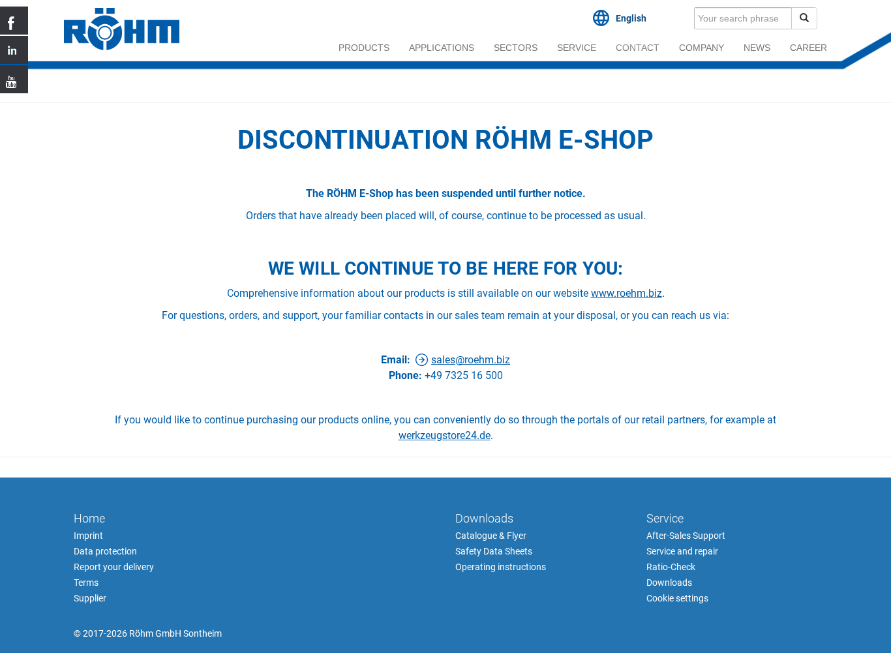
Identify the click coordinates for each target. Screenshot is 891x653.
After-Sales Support (685, 535)
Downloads (484, 518)
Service (576, 47)
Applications (441, 47)
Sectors (515, 47)
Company (701, 47)
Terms (86, 582)
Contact (637, 47)
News (757, 47)
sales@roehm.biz (470, 360)
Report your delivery (114, 567)
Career (808, 47)
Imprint (88, 535)
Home (89, 518)
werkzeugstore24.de (445, 435)
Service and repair (682, 551)
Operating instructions (500, 567)
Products (364, 47)
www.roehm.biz (626, 293)
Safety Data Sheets (493, 551)
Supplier (90, 598)
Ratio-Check (670, 567)
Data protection (105, 551)
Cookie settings (677, 598)
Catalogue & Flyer (490, 535)
